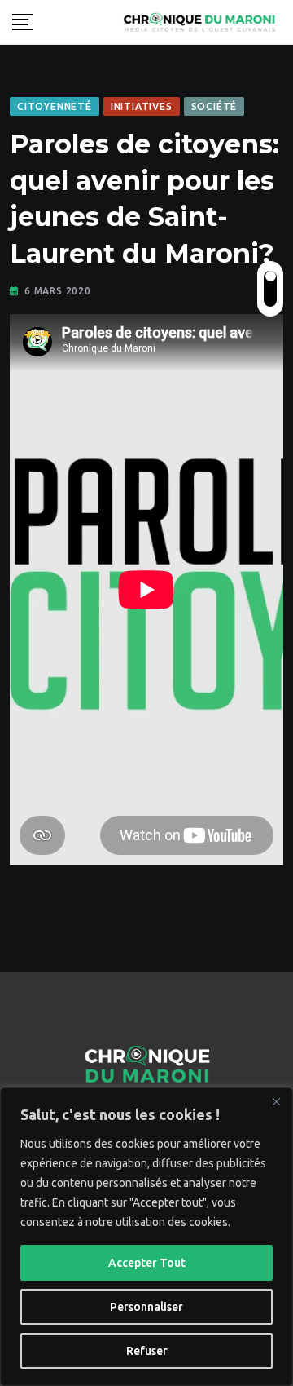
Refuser (147, 1350)
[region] (146, 1236)
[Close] (276, 1101)
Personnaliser (146, 1306)
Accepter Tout (147, 1262)
